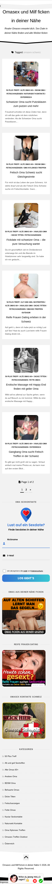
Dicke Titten (18, 235)
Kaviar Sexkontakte (13, 817)
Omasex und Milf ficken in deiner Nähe (26, 16)
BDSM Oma (40, 90)
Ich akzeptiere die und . (25, 571)
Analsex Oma (40, 232)
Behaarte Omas (12, 790)
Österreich (26, 97)
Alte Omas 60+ (27, 90)
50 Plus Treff (12, 90)
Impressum (5, 882)
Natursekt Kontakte (34, 94)
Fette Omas (34, 380)
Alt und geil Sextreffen (33, 302)
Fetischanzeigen (14, 94)
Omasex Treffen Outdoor (16, 837)
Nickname (12, 539)
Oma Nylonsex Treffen (35, 168)
